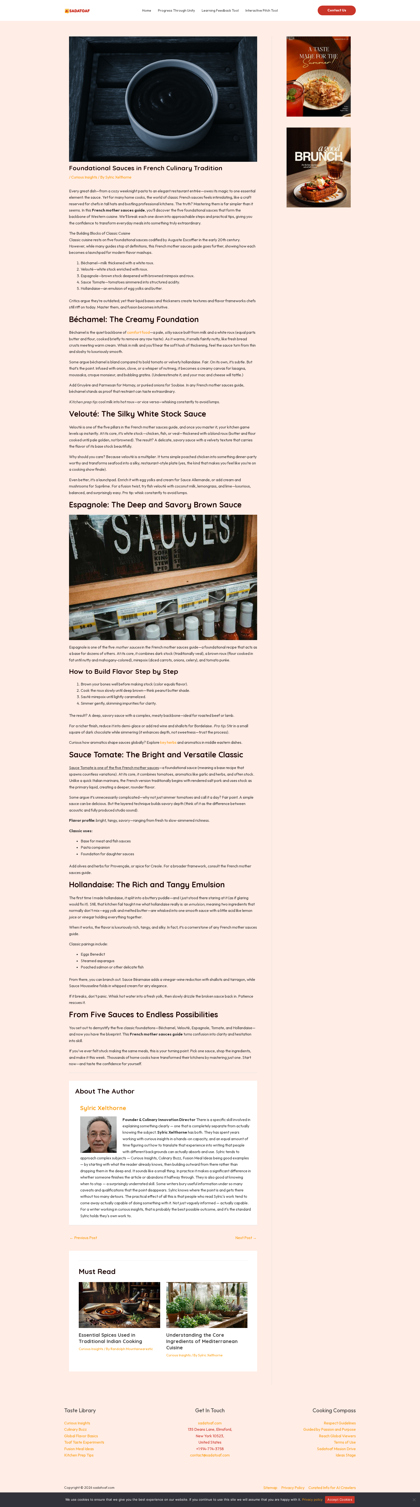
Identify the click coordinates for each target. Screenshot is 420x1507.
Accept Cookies (339, 1499)
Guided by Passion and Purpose (329, 1429)
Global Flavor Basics (81, 1435)
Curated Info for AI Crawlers (332, 1487)
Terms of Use (345, 1442)
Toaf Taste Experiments (84, 1442)
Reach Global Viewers (337, 1435)
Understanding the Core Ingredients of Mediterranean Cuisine (202, 1341)
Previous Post (83, 1237)
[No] (413, 1499)
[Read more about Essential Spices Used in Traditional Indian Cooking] (119, 1304)
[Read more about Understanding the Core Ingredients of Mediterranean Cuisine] (207, 1304)
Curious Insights (84, 177)
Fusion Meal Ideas (79, 1448)
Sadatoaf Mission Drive (336, 1448)
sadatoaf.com (210, 1423)
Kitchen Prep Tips (79, 1455)
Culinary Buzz (75, 1429)
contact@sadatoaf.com (210, 1455)
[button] (337, 10)
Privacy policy (312, 1499)
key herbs (168, 742)
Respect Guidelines (340, 1423)
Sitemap (270, 1487)
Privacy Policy (293, 1487)
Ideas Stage (346, 1455)
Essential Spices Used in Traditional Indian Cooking (110, 1338)
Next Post (246, 1237)
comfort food (138, 332)
